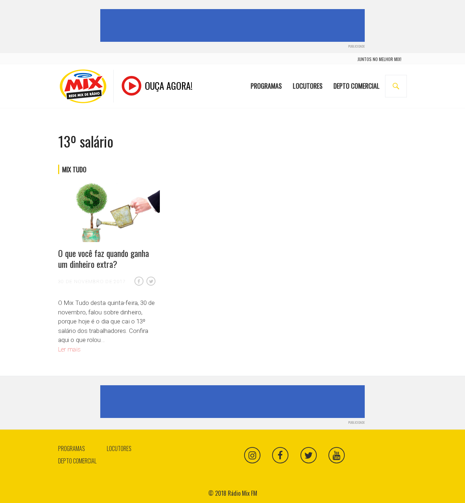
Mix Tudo (74, 169)
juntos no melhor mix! (379, 59)
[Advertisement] (234, 25)
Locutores (308, 85)
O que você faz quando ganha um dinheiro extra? (103, 258)
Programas (266, 85)
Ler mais (69, 349)
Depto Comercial (356, 85)
